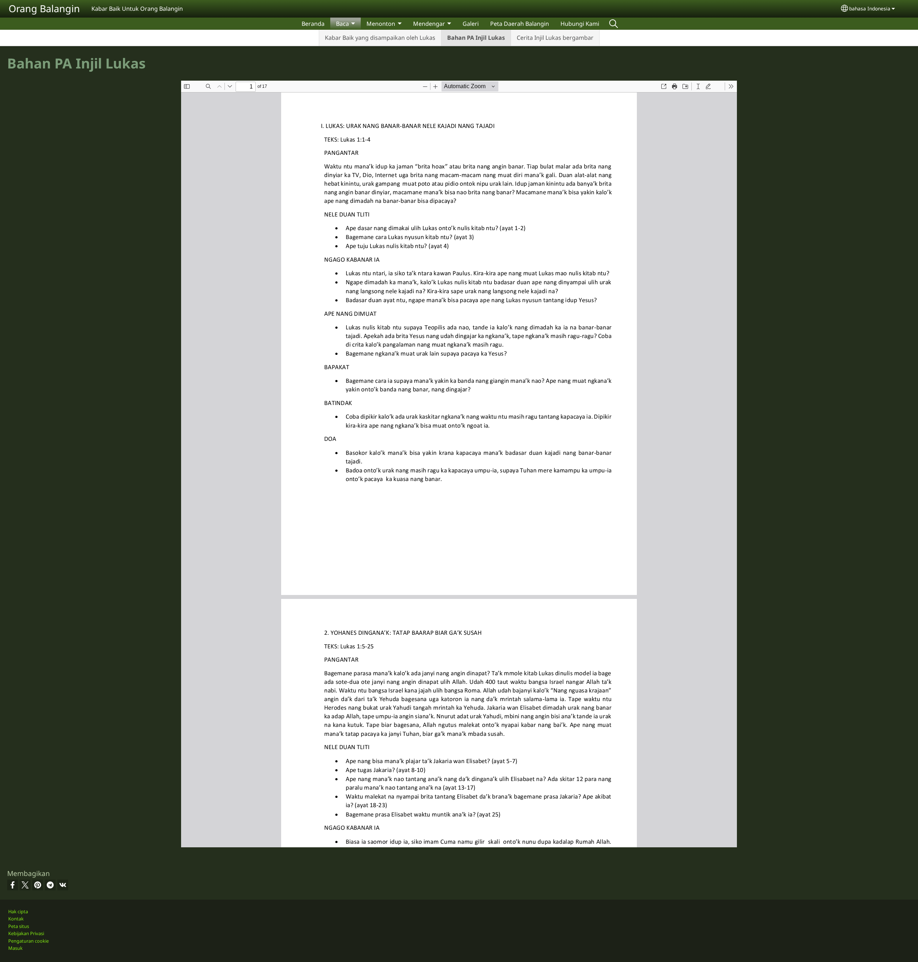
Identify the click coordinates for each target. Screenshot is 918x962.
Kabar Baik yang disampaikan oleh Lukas (380, 38)
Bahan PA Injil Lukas (476, 38)
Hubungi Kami (579, 24)
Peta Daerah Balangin (519, 24)
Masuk (15, 948)
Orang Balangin (44, 8)
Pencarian (613, 24)
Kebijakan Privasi (26, 933)
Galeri (471, 24)
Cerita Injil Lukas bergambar (555, 38)
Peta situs (18, 926)
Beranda (313, 24)
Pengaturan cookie (28, 941)
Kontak (16, 918)
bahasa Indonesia (869, 8)
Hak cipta (18, 911)
